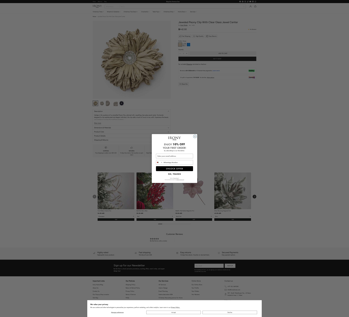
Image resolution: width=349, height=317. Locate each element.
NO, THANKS (174, 174)
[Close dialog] (194, 136)
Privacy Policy (175, 178)
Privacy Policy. (175, 307)
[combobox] (159, 162)
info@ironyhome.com (180, 179)
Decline (229, 312)
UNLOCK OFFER (174, 168)
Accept (173, 312)
